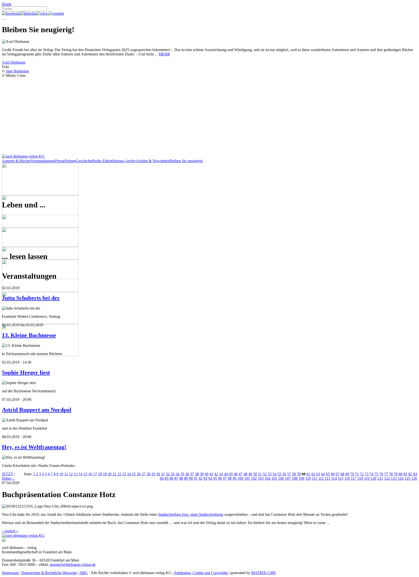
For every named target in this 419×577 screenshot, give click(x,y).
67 (337, 474)
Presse (60, 161)
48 (245, 474)
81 (405, 474)
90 (191, 478)
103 (261, 478)
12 (71, 474)
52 (265, 474)
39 (202, 474)
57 (289, 474)
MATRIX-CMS (263, 573)
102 (254, 478)
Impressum (10, 573)
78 (391, 474)
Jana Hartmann (17, 71)
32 (168, 474)
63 (318, 474)
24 (129, 474)
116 (347, 478)
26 (139, 474)
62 (313, 474)
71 (357, 474)
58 (294, 474)
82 (410, 474)
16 (90, 474)
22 (119, 474)
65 (328, 474)
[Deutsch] (2, 18)
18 (100, 474)
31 (163, 474)
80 (401, 474)
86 (171, 478)
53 (270, 474)
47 (240, 474)
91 (196, 478)
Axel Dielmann (13, 62)
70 (352, 474)
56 (284, 474)
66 (333, 474)
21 (114, 474)
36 (187, 474)
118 (360, 478)
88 (181, 478)
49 (250, 474)
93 (205, 478)
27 (143, 474)
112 (321, 478)
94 (210, 478)
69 (347, 474)
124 (400, 478)
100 (240, 478)
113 (327, 478)
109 (301, 478)
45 (231, 474)
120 (373, 478)
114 (334, 478)
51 (260, 474)
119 (367, 478)
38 (197, 474)
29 (153, 474)
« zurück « (10, 531)
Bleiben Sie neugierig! (186, 161)
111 (314, 478)
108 (295, 478)
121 (380, 478)
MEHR (164, 54)
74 (371, 474)
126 (414, 478)
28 (148, 474)
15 (85, 474)
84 (162, 478)
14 (80, 474)
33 (173, 474)
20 (110, 474)
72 (362, 474)
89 (186, 478)
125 (407, 478)
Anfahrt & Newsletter (152, 161)
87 (176, 478)
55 (279, 474)
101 (247, 478)
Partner (70, 161)
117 (353, 478)
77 (386, 474)
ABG (83, 573)
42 (216, 474)
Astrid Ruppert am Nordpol (36, 410)
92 (200, 478)
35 (182, 474)
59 (299, 474)
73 (367, 474)
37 (192, 474)
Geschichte (84, 161)
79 (396, 474)
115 (340, 478)
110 (308, 478)
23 (124, 474)
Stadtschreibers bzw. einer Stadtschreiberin (190, 514)
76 (381, 474)
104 (267, 478)
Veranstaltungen (43, 161)
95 (215, 478)
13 (76, 474)
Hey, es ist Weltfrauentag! (34, 447)
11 (66, 474)
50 (255, 474)
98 (230, 478)
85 (167, 478)
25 (134, 474)
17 (95, 474)
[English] (4, 18)
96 (220, 478)
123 (394, 478)
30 (158, 474)
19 (105, 474)
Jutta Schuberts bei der (31, 298)
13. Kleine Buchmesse (29, 335)
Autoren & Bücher (16, 161)
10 (61, 474)
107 (288, 478)
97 (225, 478)
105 (274, 478)
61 (308, 474)
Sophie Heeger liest (26, 372)
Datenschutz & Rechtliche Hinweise (49, 573)
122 (387, 478)
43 (221, 474)
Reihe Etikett (103, 161)
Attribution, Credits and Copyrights (201, 573)
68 (342, 474)
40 (207, 474)
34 (177, 474)
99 (234, 478)
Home (6, 4)
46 (236, 474)
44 (226, 474)
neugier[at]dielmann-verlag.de (73, 564)
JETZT (7, 474)
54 (274, 474)
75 (376, 474)
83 (415, 474)
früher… (8, 478)
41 (211, 474)
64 (323, 474)
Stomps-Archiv (124, 161)
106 (281, 478)
